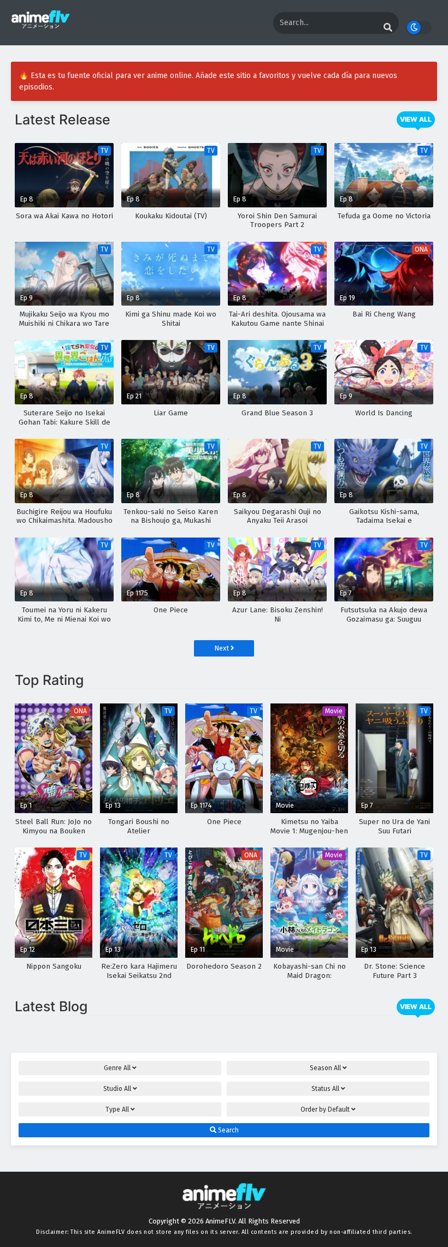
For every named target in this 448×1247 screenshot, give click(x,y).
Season (325, 1068)
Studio (117, 1089)
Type (117, 1109)
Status (325, 1089)
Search (227, 1130)
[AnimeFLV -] (40, 24)
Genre (117, 1068)
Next (222, 648)
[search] (388, 28)
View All (416, 119)
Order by (325, 1109)
